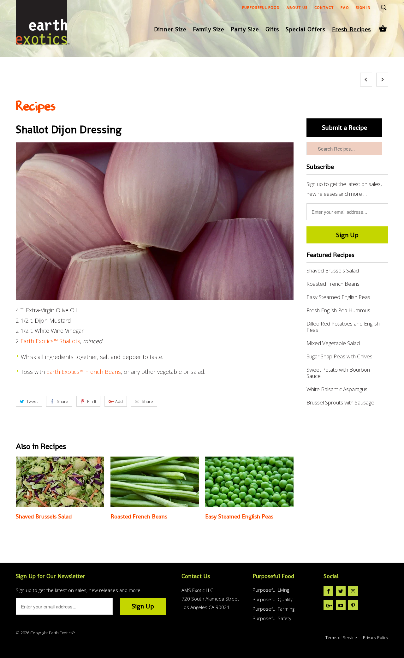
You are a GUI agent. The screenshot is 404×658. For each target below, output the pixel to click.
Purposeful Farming (273, 609)
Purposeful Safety (271, 618)
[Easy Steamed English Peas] (249, 482)
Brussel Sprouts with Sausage (340, 402)
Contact (324, 7)
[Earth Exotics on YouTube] (341, 605)
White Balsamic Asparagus (336, 389)
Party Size (245, 30)
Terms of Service (341, 637)
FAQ (345, 7)
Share (62, 401)
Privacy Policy (375, 637)
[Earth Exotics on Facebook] (328, 591)
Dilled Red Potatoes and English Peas (343, 326)
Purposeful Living (270, 590)
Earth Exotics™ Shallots (50, 341)
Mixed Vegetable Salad (333, 343)
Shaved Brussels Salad (44, 516)
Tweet (32, 401)
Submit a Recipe (344, 127)
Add (119, 401)
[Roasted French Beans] (154, 482)
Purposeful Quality (272, 599)
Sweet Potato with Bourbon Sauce (338, 373)
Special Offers (305, 30)
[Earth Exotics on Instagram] (353, 591)
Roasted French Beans (138, 516)
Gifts (272, 30)
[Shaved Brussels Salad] (60, 482)
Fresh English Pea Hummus (338, 310)
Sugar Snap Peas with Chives (339, 356)
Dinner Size (170, 30)
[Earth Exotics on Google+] (328, 605)
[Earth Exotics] (42, 27)
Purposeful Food (261, 7)
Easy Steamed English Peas (239, 516)
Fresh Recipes (351, 30)
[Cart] (382, 28)
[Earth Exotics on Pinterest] (353, 605)
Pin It (91, 401)
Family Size (208, 30)
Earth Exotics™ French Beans (83, 371)
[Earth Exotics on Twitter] (341, 591)
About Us (297, 7)
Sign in (363, 7)
